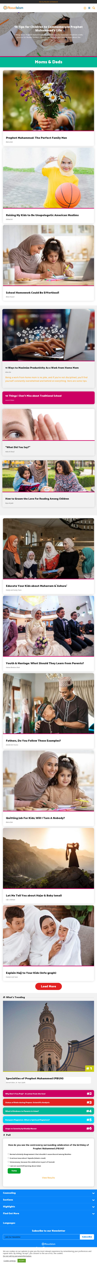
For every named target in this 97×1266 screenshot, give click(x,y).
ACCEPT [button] (21, 1261)
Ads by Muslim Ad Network (48, 2)
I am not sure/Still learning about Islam (25, 1166)
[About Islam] (13, 8)
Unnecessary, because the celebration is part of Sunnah (32, 1162)
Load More (48, 986)
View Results (48, 1177)
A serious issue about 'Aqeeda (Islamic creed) (27, 1158)
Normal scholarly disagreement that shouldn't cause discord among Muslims (40, 1154)
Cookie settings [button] (10, 1261)
